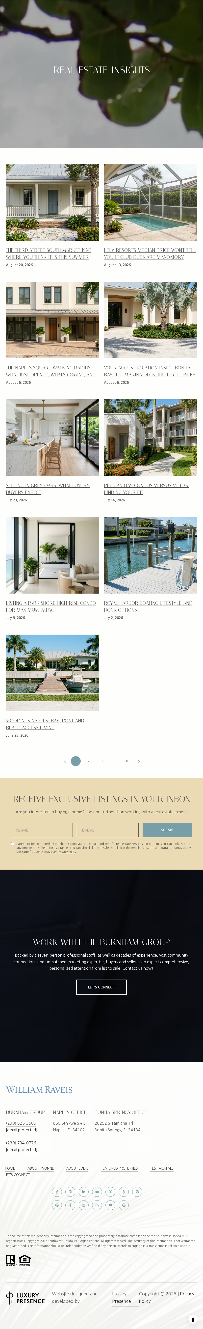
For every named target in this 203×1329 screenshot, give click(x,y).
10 (127, 761)
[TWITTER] (110, 1192)
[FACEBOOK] (57, 1192)
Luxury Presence (121, 1298)
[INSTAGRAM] (70, 1192)
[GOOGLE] (137, 1192)
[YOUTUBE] (97, 1192)
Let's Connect (17, 1175)
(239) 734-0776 (21, 1143)
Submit (167, 830)
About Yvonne (40, 1168)
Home (10, 1168)
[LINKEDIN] (84, 1192)
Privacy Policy (67, 851)
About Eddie (77, 1168)
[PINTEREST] (57, 1205)
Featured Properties (119, 1168)
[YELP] (124, 1192)
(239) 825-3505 (21, 1123)
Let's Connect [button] (101, 987)
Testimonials (162, 1168)
